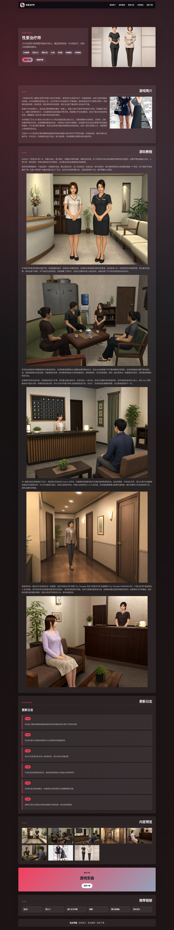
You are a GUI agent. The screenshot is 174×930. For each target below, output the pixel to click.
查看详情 (40, 60)
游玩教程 (122, 5)
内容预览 (140, 5)
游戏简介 (113, 5)
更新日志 (131, 5)
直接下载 (150, 5)
